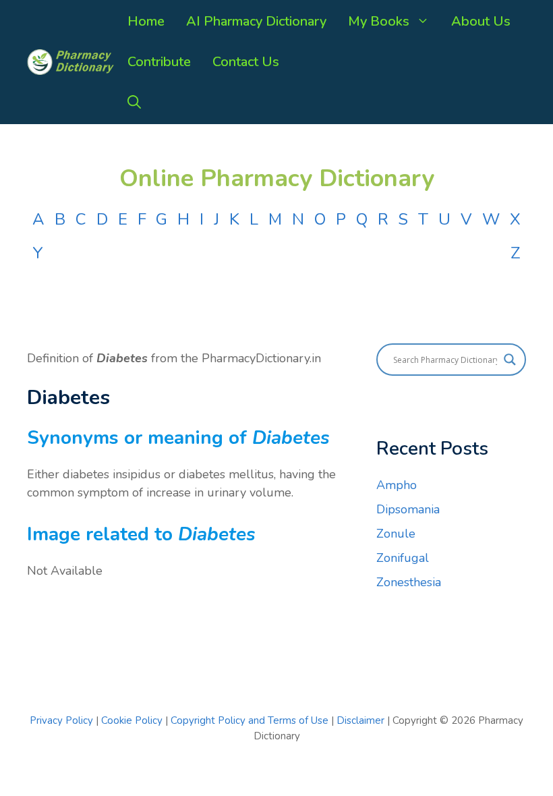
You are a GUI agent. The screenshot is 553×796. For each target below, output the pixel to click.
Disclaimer (360, 720)
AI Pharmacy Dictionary (256, 21)
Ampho (396, 485)
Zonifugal (402, 558)
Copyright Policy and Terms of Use (251, 720)
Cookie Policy (133, 720)
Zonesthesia (408, 582)
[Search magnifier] (509, 359)
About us (481, 21)
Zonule (395, 533)
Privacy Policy (61, 720)
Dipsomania (408, 509)
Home (146, 21)
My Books (378, 21)
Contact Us (245, 62)
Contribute (159, 62)
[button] (134, 102)
